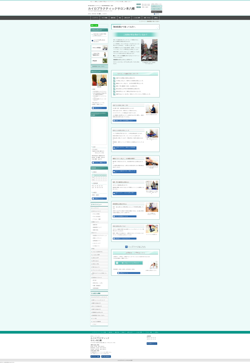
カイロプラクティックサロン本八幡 (125, 360)
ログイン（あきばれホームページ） (7, 362)
